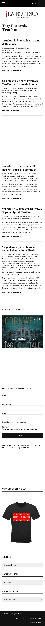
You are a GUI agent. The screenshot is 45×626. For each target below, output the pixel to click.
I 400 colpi (32, 178)
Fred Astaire (24, 265)
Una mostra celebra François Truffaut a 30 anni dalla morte (21, 82)
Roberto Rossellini (29, 272)
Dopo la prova (29, 261)
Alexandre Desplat (24, 176)
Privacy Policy (35, 623)
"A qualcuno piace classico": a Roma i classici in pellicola (20, 248)
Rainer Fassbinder (16, 272)
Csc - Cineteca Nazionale (16, 261)
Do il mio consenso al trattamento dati (21, 429)
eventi (29, 263)
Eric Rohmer (12, 263)
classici (4, 261)
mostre (36, 90)
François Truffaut (16, 52)
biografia (7, 52)
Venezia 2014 (27, 219)
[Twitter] (33, 3)
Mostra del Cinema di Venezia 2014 (17, 180)
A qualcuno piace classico (12, 257)
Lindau (38, 52)
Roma (38, 272)
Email (4, 413)
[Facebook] (30, 3)
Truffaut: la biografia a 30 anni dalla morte (21, 42)
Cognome (6, 404)
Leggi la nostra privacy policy (14, 422)
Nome (5, 395)
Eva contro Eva (21, 263)
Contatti (24, 618)
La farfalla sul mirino (17, 270)
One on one (33, 180)
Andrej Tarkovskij (28, 257)
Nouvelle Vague (7, 93)
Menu (3, 3)
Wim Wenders (16, 274)
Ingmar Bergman (23, 268)
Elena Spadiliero (23, 48)
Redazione (20, 88)
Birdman (13, 178)
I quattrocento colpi (29, 52)
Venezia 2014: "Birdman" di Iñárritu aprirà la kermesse (19, 168)
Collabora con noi (34, 618)
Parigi (15, 93)
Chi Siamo (15, 618)
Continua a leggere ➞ (11, 70)
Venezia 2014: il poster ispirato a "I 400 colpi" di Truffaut (22, 210)
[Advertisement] (22, 137)
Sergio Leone (6, 274)
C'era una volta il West (14, 259)
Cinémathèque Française (12, 90)
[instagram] (36, 3)
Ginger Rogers (13, 268)
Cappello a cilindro (28, 259)
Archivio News (9, 50)
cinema (37, 259)
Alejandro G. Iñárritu (11, 176)
